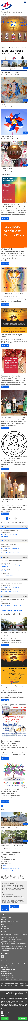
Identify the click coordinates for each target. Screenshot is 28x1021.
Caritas (4, 926)
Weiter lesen (5, 218)
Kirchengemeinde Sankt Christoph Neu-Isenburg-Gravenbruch (13, 940)
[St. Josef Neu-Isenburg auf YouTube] (2, 956)
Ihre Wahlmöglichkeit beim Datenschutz (14, 994)
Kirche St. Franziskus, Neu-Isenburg (11, 605)
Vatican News (6, 928)
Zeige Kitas (5, 910)
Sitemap (16, 983)
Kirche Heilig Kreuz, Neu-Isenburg (10, 548)
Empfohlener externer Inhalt (9, 883)
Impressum (23, 983)
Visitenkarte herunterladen (8, 871)
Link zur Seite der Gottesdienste (11, 611)
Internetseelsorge (7, 925)
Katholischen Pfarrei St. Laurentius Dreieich (14, 946)
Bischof (4, 919)
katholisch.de (6, 923)
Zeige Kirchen (14, 907)
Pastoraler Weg (6, 917)
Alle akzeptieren (22, 1018)
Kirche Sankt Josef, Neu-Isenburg (10, 552)
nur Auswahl (5, 1018)
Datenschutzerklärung (8, 985)
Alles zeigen (5, 907)
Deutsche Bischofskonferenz (10, 921)
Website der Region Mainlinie (10, 938)
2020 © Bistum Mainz (7, 983)
